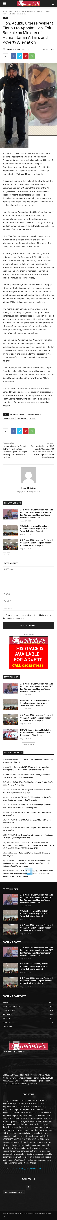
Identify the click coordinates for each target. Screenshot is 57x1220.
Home (5, 11)
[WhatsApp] (32, 56)
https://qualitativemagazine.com (28, 492)
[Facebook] (13, 56)
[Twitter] (19, 56)
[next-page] (8, 554)
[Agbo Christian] (4, 49)
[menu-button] (4, 3)
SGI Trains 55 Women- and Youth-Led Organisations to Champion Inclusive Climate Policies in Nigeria (36, 542)
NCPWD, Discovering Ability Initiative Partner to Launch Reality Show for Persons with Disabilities (35, 732)
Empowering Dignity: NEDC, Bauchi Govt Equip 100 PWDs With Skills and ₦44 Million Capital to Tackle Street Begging (42, 451)
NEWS (11, 11)
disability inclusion (34, 415)
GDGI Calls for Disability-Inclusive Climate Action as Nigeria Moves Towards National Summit (34, 528)
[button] (53, 3)
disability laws (9, 418)
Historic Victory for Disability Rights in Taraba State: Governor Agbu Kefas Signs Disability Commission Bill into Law (15, 451)
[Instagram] (28, 1187)
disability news (22, 418)
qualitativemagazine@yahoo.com (27, 1168)
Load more (27, 744)
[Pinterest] (25, 56)
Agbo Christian (14, 49)
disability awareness (17, 415)
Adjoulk (6, 774)
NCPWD (32, 418)
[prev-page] (4, 554)
